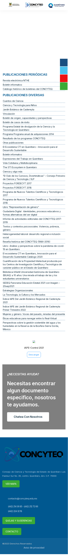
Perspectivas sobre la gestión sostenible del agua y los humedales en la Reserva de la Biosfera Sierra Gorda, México (32, 326)
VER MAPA (11, 483)
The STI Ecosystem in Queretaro (20, 167)
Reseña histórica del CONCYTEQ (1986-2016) (26, 241)
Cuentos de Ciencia (13, 101)
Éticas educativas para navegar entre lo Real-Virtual (30, 318)
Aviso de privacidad (34, 547)
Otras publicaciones (13, 142)
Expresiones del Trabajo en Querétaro (23, 158)
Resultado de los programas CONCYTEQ (24, 138)
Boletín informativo (12, 84)
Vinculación (9, 113)
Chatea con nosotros (28, 416)
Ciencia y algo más (12, 171)
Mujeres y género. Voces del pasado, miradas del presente (34, 314)
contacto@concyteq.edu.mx (22, 498)
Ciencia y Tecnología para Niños (20, 105)
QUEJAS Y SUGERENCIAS (19, 520)
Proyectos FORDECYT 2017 (17, 183)
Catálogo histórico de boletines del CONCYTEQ (28, 89)
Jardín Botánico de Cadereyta (18, 109)
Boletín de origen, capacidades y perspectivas (27, 118)
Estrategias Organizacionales (18, 290)
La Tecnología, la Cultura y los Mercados (24, 294)
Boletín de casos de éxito (16, 122)
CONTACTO (12, 531)
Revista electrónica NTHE (16, 80)
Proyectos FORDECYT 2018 (17, 187)
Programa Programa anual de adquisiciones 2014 (28, 134)
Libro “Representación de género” (21, 207)
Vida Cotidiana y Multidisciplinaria (20, 163)
